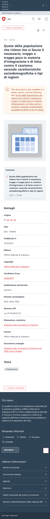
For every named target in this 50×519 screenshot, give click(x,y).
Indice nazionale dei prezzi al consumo (21, 495)
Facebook (9, 437)
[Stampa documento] (38, 30)
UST (9, 19)
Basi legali (5, 515)
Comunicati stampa (12, 474)
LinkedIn (9, 442)
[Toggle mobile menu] (46, 19)
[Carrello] (39, 19)
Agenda (6, 481)
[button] (46, 450)
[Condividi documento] (43, 30)
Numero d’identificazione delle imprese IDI (23, 501)
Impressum (14, 515)
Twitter (23, 437)
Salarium (7, 488)
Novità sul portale (11, 467)
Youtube (35, 437)
